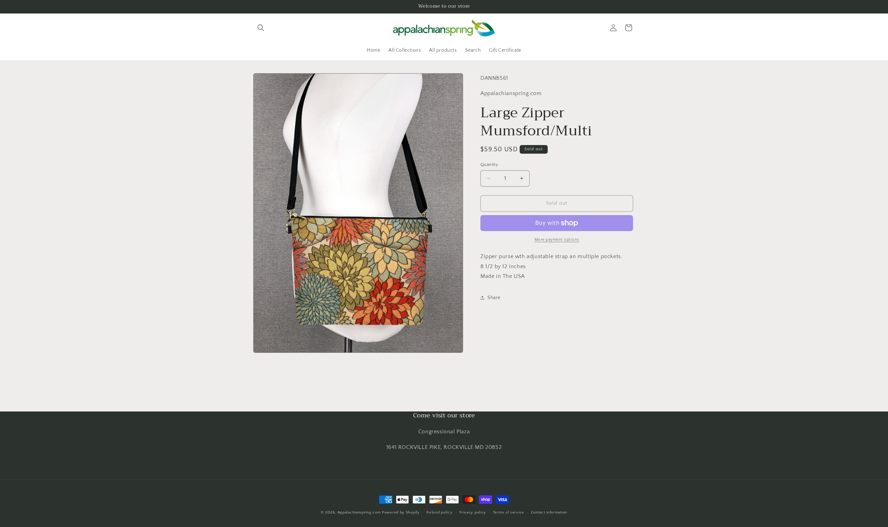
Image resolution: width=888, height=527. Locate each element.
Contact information (549, 512)
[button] (260, 27)
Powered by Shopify (401, 512)
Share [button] (494, 297)
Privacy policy (472, 512)
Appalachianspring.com (359, 512)
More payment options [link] (557, 239)
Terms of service (508, 512)
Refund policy (439, 512)
